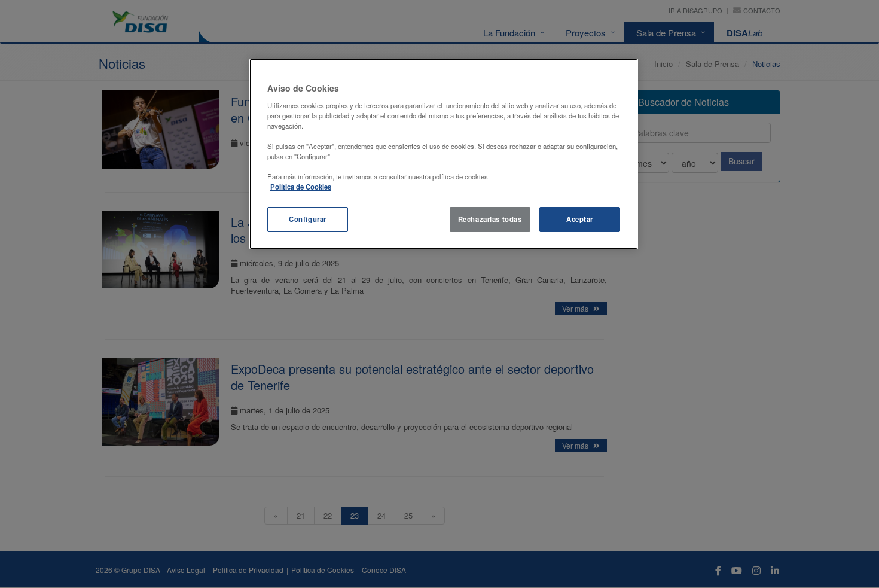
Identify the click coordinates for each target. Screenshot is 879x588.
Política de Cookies (300, 186)
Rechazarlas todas (490, 219)
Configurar (307, 219)
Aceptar (579, 219)
